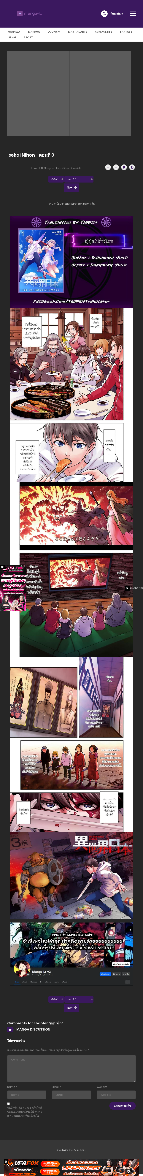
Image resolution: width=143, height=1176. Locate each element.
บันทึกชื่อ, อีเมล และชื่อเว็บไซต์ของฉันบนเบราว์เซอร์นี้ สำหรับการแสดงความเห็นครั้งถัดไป (24, 1112)
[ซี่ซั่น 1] (56, 179)
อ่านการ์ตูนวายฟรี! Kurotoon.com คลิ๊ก (72, 204)
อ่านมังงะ (74, 1150)
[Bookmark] (124, 167)
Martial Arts (77, 32)
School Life (103, 32)
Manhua (34, 32)
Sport (28, 37)
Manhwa (14, 32)
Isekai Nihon (63, 168)
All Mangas (47, 168)
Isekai (12, 37)
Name (11, 1087)
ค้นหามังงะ (116, 13)
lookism (54, 32)
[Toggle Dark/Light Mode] (132, 167)
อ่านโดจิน (62, 1150)
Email (55, 1087)
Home (34, 168)
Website (102, 1087)
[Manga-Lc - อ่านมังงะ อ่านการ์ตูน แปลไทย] (28, 13)
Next (70, 187)
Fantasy (126, 32)
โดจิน (83, 1150)
